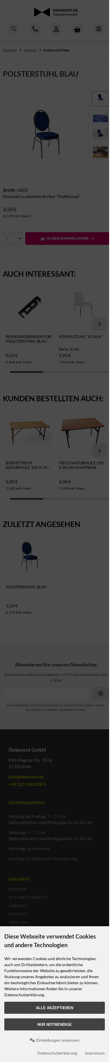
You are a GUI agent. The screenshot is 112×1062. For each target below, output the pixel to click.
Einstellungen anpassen (57, 1040)
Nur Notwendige (54, 1024)
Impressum (95, 1053)
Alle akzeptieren (54, 1008)
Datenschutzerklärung (57, 1053)
